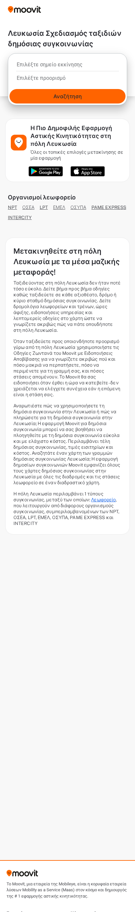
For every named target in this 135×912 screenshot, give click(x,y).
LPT (44, 207)
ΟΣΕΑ (28, 207)
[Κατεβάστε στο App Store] (87, 171)
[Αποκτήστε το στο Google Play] (46, 171)
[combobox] (67, 66)
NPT (12, 207)
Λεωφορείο (103, 499)
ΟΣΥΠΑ (78, 207)
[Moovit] (24, 10)
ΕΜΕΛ (59, 207)
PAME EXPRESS (108, 207)
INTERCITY (20, 217)
